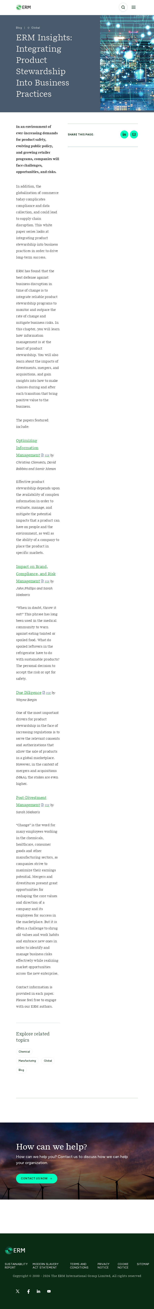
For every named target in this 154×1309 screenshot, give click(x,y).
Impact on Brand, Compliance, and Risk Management (36, 574)
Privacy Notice (104, 1265)
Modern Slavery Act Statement (46, 1265)
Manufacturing (27, 1060)
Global (48, 1060)
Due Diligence (28, 693)
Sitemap (143, 1264)
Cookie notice (123, 1265)
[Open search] (123, 7)
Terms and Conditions (79, 1265)
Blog (21, 1070)
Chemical (24, 1051)
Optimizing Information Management (28, 448)
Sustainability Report (16, 1265)
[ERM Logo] (23, 7)
